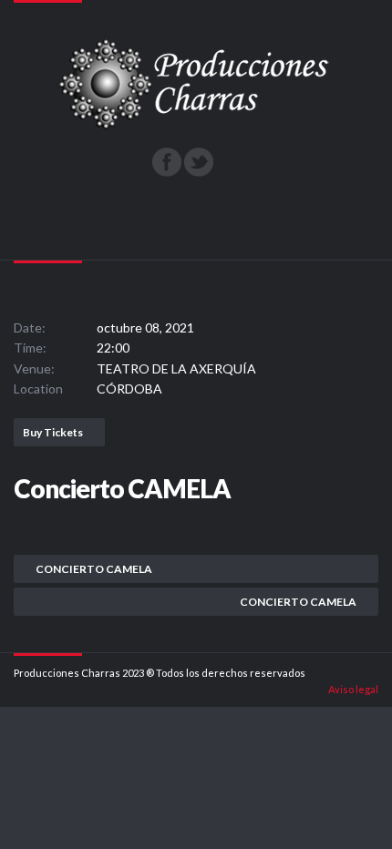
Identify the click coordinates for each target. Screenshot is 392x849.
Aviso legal (353, 689)
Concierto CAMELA (94, 569)
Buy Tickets (53, 432)
